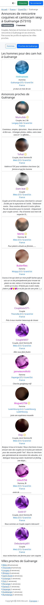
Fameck (5, 586)
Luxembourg (30, 409)
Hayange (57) (17, 377)
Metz (4, 565)
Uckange (6, 578)
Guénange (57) (17, 82)
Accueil (4, 9)
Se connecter (36, 3)
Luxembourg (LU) (15, 409)
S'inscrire (23, 3)
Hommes (11, 46)
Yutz (4, 581)
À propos (33, 601)
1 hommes (20, 25)
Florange (6, 584)
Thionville (6, 567)
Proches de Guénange (27, 46)
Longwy (5, 570)
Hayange (6, 589)
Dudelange (7, 592)
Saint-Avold (7, 576)
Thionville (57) (17, 314)
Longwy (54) (17, 123)
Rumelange (7, 594)
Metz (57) (17, 160)
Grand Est (22, 9)
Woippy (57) (17, 271)
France (13, 9)
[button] (13, 3)
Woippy (5, 573)
